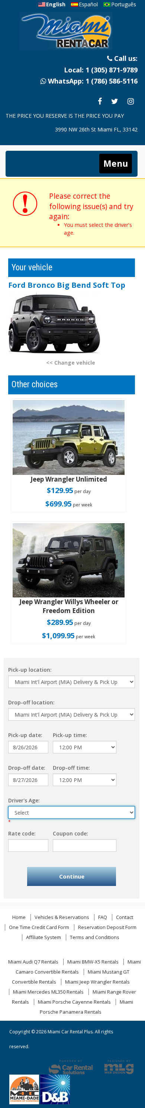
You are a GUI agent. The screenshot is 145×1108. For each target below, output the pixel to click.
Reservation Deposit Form (107, 927)
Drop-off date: (26, 767)
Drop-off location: (31, 702)
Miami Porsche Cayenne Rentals (74, 1001)
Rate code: (22, 833)
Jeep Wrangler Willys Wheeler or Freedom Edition (68, 606)
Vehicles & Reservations (62, 917)
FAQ (102, 917)
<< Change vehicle (70, 362)
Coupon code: (70, 833)
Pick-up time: (70, 735)
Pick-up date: (25, 735)
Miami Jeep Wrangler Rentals (97, 981)
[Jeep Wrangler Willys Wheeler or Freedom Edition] (69, 560)
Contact (124, 917)
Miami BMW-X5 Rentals (93, 961)
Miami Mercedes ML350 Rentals (48, 991)
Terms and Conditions (94, 937)
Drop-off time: (71, 767)
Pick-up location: (30, 669)
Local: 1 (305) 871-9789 (101, 69)
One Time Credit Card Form (39, 927)
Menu (115, 163)
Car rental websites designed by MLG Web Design (119, 1067)
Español (88, 4)
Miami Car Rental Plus (72, 33)
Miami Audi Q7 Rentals (33, 961)
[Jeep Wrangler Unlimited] (69, 437)
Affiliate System (43, 937)
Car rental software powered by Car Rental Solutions (70, 1067)
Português (123, 4)
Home (19, 917)
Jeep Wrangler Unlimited (68, 479)
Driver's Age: (24, 800)
